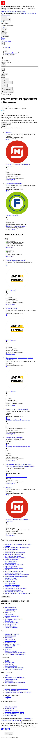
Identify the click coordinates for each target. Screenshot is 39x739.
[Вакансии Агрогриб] (21, 278)
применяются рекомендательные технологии (16, 719)
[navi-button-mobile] (3, 43)
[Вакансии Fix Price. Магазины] (21, 203)
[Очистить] (3, 64)
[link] (4, 33)
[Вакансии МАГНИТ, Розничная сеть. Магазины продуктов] (21, 151)
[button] (3, 38)
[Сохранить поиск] (3, 69)
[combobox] (9, 61)
